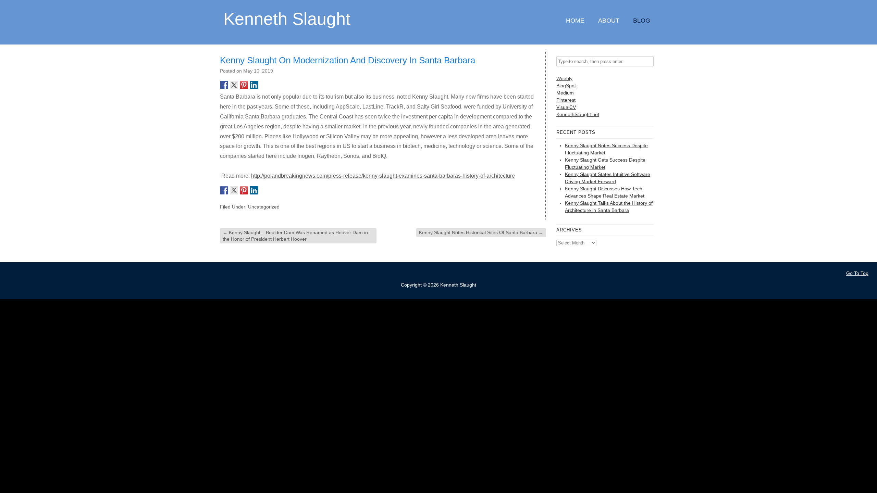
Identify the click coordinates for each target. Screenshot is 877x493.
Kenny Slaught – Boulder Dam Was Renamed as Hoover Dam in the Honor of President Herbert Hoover (295, 235)
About (608, 20)
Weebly (564, 78)
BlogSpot (566, 85)
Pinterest (566, 100)
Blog (641, 20)
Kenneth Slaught (286, 18)
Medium (565, 93)
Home (575, 20)
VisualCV (566, 107)
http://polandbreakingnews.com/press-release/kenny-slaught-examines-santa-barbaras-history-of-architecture (383, 176)
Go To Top (857, 273)
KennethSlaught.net (577, 114)
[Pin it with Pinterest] (244, 85)
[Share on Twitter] (234, 85)
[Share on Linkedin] (254, 85)
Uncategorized (264, 207)
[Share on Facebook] (224, 85)
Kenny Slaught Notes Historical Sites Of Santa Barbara (481, 232)
